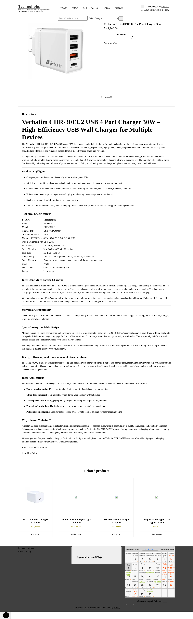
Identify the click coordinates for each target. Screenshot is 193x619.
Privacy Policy (24, 551)
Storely (117, 607)
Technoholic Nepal (131, 605)
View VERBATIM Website (34, 447)
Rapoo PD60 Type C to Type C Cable (157, 521)
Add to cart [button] (35, 534)
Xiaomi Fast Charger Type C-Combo (76, 521)
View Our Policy (29, 453)
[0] (142, 6)
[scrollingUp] (5, 615)
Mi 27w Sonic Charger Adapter (35, 521)
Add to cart (121, 35)
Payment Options (26, 548)
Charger (116, 43)
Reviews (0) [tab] (106, 97)
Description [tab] (86, 97)
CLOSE (165, 6)
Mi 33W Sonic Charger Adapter (116, 521)
